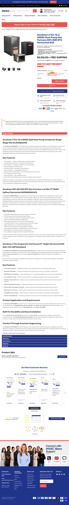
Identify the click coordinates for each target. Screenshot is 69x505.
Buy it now (52, 86)
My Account (37, 5)
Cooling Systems (6, 15)
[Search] (35, 10)
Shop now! (53, 1)
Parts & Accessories (55, 15)
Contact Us (12, 5)
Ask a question (62, 356)
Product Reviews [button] (34, 408)
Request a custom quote (58, 91)
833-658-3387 (48, 24)
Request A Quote (30, 5)
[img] (10, 379)
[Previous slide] (4, 392)
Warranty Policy (31, 480)
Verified (34, 434)
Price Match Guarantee (20, 5)
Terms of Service (18, 483)
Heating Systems (17, 15)
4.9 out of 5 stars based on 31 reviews (38, 374)
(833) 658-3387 (62, 53)
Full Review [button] (9, 403)
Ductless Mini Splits (30, 15)
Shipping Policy (30, 476)
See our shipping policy (45, 97)
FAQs (8, 5)
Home (3, 29)
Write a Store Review (56, 418)
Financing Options (31, 485)
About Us (3, 5)
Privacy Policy (17, 481)
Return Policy (30, 478)
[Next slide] (65, 392)
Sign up (43, 486)
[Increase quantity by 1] (49, 81)
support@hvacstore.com (8, 480)
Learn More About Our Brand (7, 498)
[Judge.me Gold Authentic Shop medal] (28, 429)
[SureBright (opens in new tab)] (65, 70)
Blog (15, 489)
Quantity (39, 78)
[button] (4, 69)
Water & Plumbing (42, 15)
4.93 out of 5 (16, 418)
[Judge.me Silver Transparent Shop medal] (35, 429)
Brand (3, 19)
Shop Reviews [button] (34, 411)
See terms (46, 103)
